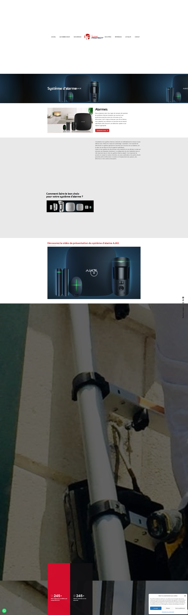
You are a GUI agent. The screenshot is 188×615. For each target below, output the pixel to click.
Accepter (156, 608)
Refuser (168, 608)
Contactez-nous (101, 130)
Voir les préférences (180, 608)
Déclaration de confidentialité (168, 612)
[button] (185, 596)
